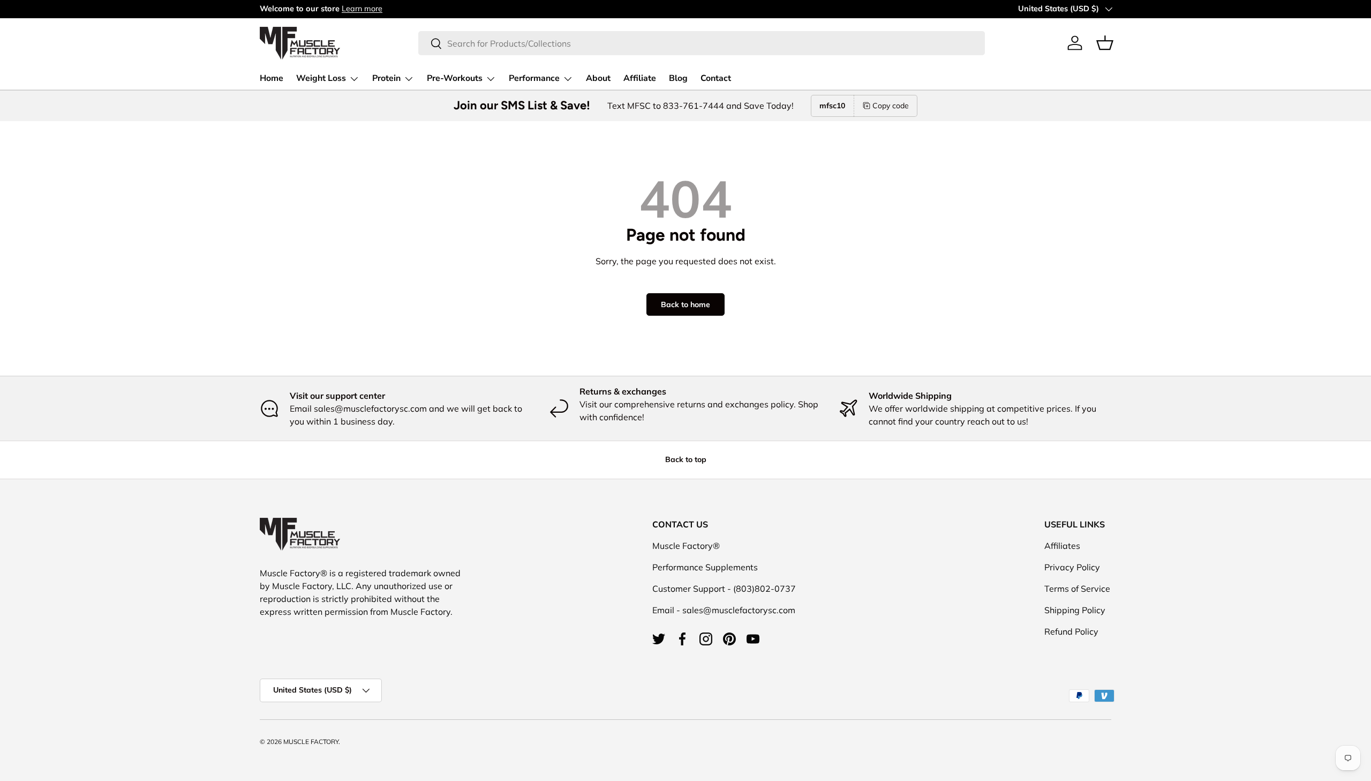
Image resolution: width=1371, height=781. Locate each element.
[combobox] (701, 43)
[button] (1105, 43)
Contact (715, 78)
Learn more (362, 8)
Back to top (685, 459)
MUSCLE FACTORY (310, 742)
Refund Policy (1071, 631)
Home (271, 78)
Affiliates (1062, 545)
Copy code (890, 105)
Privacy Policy (1072, 567)
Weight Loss (321, 78)
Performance (534, 78)
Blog (678, 78)
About (598, 78)
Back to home (685, 304)
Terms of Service (1077, 588)
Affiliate (639, 78)
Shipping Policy (1074, 610)
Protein (386, 78)
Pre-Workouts (455, 78)
